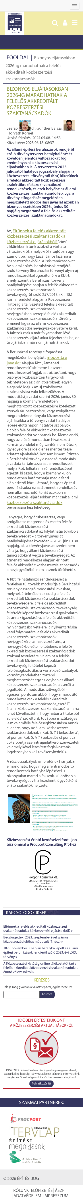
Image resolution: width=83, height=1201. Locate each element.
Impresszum (55, 1196)
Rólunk (21, 1191)
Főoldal (18, 58)
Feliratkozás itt (41, 1083)
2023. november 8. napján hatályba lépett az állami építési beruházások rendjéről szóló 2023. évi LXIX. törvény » (40, 953)
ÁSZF (59, 1191)
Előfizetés (42, 1191)
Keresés (47, 994)
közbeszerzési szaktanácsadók (34, 503)
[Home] (14, 23)
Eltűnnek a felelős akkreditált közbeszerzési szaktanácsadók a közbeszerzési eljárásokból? (36, 236)
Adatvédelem (27, 1196)
